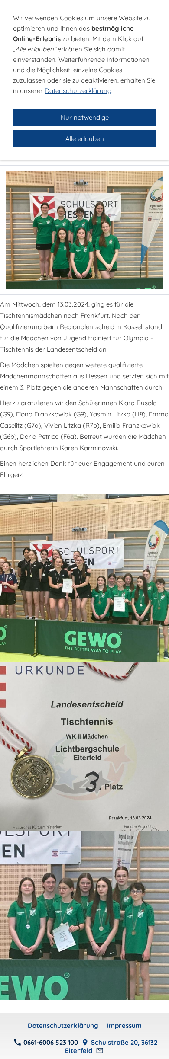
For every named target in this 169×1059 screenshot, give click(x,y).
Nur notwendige (85, 117)
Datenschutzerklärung (63, 1025)
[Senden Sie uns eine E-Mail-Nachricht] (99, 1050)
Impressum (124, 1025)
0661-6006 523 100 (50, 1042)
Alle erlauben (84, 138)
